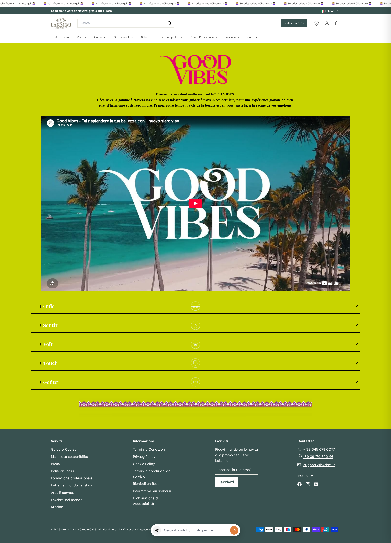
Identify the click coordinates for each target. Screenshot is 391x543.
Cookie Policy (144, 464)
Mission (57, 507)
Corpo (98, 37)
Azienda (231, 37)
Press (55, 464)
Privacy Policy (144, 456)
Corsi (251, 37)
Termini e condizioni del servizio (152, 474)
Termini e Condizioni (149, 449)
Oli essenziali (122, 37)
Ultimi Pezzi (62, 37)
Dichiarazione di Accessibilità (146, 501)
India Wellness (62, 471)
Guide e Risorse (64, 449)
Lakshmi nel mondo (66, 499)
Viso (80, 37)
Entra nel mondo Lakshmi (71, 485)
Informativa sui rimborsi (152, 491)
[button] (157, 530)
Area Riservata (62, 492)
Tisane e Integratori (168, 37)
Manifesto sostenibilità (69, 456)
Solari (144, 37)
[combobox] (125, 23)
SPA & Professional (203, 37)
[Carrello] (337, 23)
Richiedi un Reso (146, 483)
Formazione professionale (71, 478)
